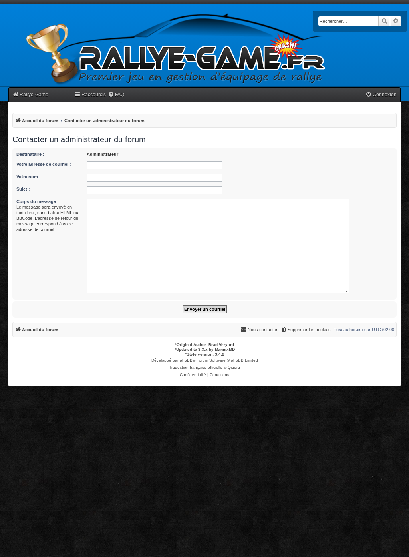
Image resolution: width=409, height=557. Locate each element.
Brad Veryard (221, 344)
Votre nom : (28, 176)
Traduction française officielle (195, 367)
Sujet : (23, 189)
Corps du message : (37, 201)
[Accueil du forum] (176, 49)
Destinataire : (30, 154)
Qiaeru (234, 367)
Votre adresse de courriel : (43, 164)
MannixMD (225, 349)
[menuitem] (116, 95)
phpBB (186, 360)
